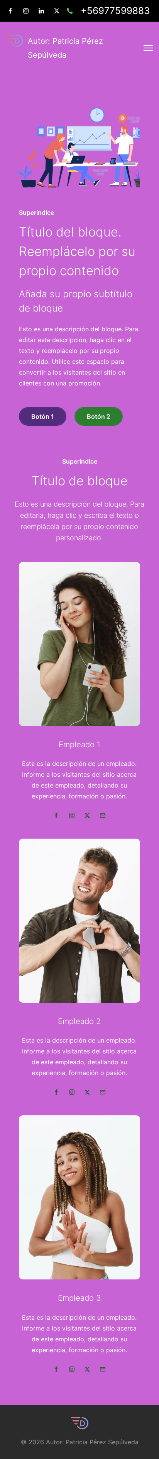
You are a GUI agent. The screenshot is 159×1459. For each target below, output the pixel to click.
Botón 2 (98, 416)
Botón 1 (42, 416)
